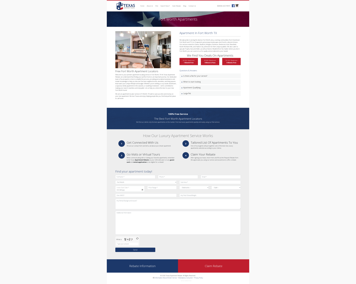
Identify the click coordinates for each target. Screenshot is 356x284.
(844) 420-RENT (224, 6)
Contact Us (192, 6)
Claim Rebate (176, 6)
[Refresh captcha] (137, 238)
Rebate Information (142, 266)
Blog (184, 6)
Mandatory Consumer (185, 278)
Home (142, 6)
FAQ (156, 6)
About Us (150, 6)
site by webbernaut (186, 281)
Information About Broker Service (166, 278)
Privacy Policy (198, 278)
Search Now (164, 6)
